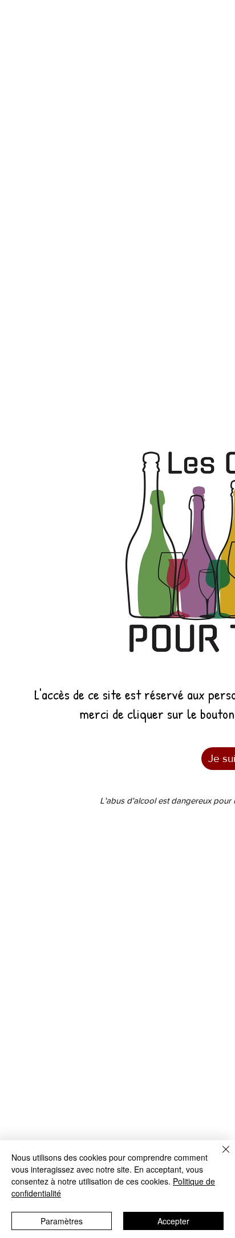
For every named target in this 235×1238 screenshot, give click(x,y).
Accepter (173, 1221)
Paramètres (61, 1221)
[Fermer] (219, 1156)
